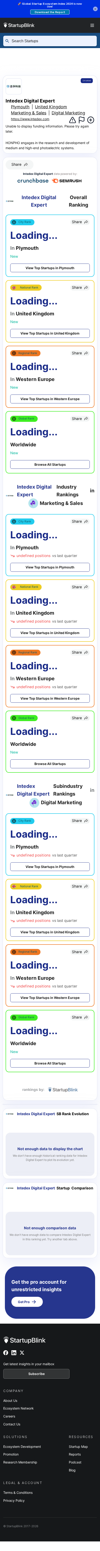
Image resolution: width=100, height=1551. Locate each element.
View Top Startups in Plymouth (50, 268)
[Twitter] (22, 1352)
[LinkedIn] (13, 1352)
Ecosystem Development (22, 1447)
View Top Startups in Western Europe (50, 399)
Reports (75, 1454)
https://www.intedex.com (30, 119)
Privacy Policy (14, 1500)
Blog (72, 1470)
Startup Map (78, 1447)
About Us (10, 1401)
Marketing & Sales (28, 112)
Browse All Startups (50, 464)
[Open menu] (92, 25)
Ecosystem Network (18, 1408)
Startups (49, 52)
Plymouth (13, 67)
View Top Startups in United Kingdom (50, 333)
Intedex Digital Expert (62, 67)
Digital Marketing (68, 112)
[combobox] (52, 41)
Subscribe (36, 1374)
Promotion (11, 1454)
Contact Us (11, 1424)
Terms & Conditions (18, 1493)
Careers (9, 1416)
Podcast (75, 1462)
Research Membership (20, 1462)
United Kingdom (49, 60)
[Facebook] (5, 1352)
